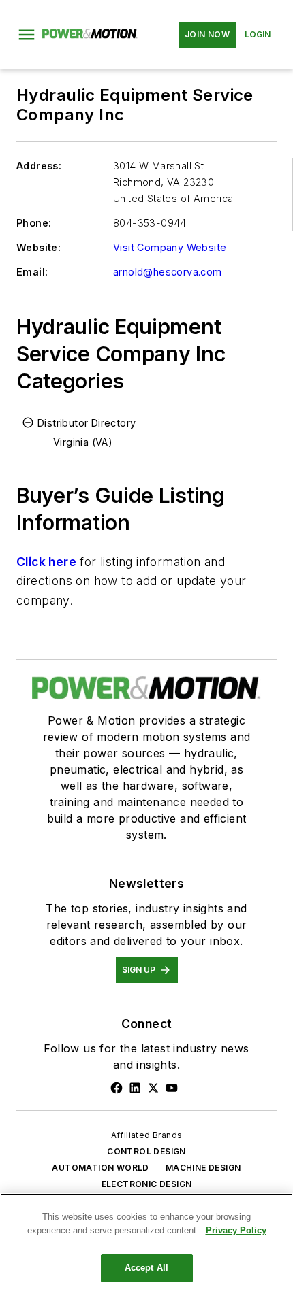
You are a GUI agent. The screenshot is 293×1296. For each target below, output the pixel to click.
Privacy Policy (236, 1230)
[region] (146, 1244)
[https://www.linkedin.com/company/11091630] (135, 1088)
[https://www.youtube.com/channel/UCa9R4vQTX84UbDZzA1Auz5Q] (172, 1088)
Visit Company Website (169, 247)
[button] (26, 34)
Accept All (146, 1268)
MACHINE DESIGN (203, 1168)
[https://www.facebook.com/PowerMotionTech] (116, 1088)
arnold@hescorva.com (167, 272)
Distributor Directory (86, 423)
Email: (32, 272)
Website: (38, 247)
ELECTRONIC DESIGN (147, 1184)
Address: (38, 165)
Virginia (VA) (82, 442)
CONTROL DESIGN (146, 1151)
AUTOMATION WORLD (100, 1168)
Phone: (33, 223)
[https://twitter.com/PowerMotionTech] (153, 1088)
